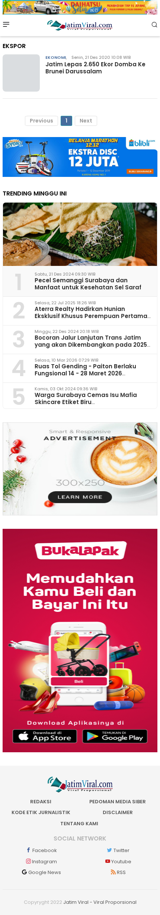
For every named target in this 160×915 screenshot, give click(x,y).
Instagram (44, 861)
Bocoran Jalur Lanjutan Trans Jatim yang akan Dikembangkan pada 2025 (91, 341)
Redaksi (40, 801)
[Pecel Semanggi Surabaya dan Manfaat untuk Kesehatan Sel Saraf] (80, 234)
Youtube (121, 861)
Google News (44, 872)
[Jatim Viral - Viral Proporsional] (80, 24)
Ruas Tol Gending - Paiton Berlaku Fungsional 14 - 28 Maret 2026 (85, 369)
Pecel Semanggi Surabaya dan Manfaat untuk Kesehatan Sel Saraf (88, 283)
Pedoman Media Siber (117, 801)
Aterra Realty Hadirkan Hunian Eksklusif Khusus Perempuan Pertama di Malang (91, 316)
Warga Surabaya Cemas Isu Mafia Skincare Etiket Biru (86, 398)
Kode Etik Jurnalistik (41, 812)
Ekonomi (55, 57)
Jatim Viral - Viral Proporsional (100, 902)
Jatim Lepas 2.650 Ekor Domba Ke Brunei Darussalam (95, 68)
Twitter (121, 850)
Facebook (44, 850)
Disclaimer (118, 812)
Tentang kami (79, 823)
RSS (121, 872)
